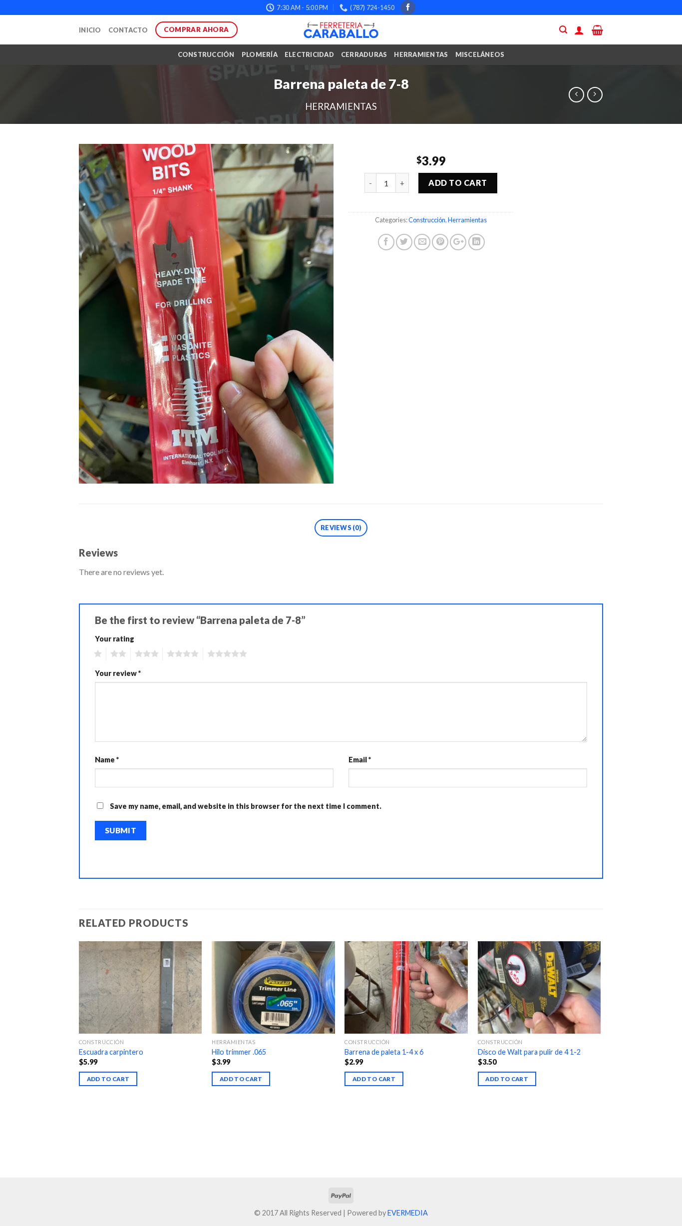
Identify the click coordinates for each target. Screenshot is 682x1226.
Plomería (260, 54)
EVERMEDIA (407, 1213)
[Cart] (597, 30)
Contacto (128, 30)
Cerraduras (364, 54)
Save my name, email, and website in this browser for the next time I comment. (245, 806)
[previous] (79, 1058)
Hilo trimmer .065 (239, 1052)
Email (359, 759)
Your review (118, 673)
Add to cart (457, 182)
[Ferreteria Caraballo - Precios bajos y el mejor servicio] (341, 29)
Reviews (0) (341, 528)
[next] (600, 1058)
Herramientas (421, 54)
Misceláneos (480, 54)
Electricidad (309, 54)
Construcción (206, 54)
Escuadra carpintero (111, 1052)
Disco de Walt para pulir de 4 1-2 (529, 1052)
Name (107, 759)
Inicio (90, 30)
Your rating (114, 638)
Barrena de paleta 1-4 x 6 (383, 1052)
